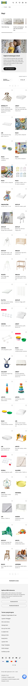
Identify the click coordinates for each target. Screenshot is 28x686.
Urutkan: (6, 80)
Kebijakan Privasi (5, 675)
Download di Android (14, 605)
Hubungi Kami (4, 625)
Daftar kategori (5, 648)
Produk (5, 7)
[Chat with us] (24, 677)
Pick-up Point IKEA (5, 628)
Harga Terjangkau (5, 645)
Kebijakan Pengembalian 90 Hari (8, 615)
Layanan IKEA (4, 641)
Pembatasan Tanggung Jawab (7, 677)
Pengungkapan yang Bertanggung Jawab (10, 679)
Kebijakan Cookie (5, 681)
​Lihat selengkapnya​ (9, 68)
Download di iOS (14, 601)
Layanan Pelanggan (6, 618)
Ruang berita (4, 638)
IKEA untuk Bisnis (5, 622)
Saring (21, 79)
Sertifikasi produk (5, 651)
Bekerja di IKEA (5, 635)
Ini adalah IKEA (4, 631)
